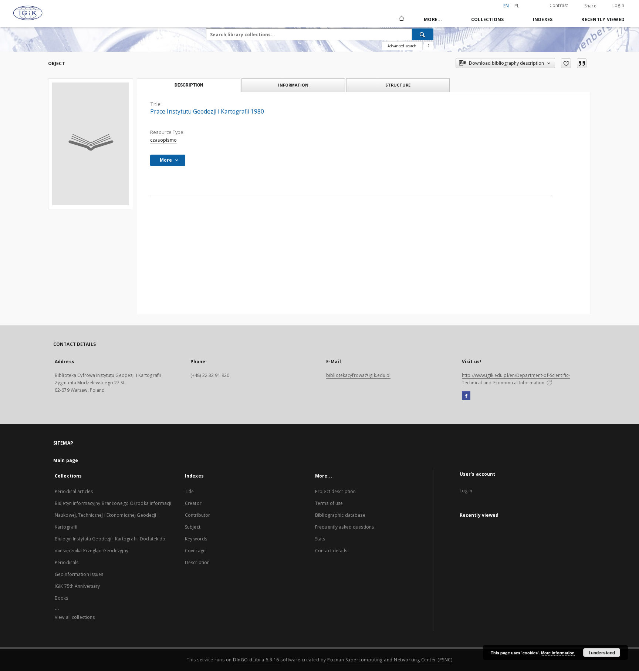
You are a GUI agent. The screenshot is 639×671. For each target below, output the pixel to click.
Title (189, 491)
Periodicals (66, 562)
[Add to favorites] (566, 63)
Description (197, 562)
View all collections (75, 617)
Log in (466, 491)
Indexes (543, 19)
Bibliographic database (340, 515)
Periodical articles (74, 491)
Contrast (559, 5)
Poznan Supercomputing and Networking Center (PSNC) (389, 660)
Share (590, 6)
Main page (65, 460)
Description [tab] (189, 85)
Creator (193, 503)
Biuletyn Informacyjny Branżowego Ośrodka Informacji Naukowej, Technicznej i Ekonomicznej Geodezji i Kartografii (113, 515)
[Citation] (581, 63)
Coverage (195, 550)
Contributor (197, 515)
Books (61, 598)
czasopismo (163, 140)
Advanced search (402, 45)
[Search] (422, 34)
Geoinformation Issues (79, 574)
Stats (320, 539)
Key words (196, 539)
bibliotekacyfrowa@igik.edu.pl (358, 375)
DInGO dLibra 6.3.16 (256, 660)
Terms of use (329, 503)
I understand (602, 652)
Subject (192, 527)
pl (517, 5)
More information (558, 652)
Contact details (331, 550)
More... (433, 19)
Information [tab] (293, 85)
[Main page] (401, 19)
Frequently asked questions (344, 527)
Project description (335, 491)
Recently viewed (603, 19)
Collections (487, 19)
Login (618, 5)
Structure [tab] (397, 85)
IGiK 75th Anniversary (77, 586)
